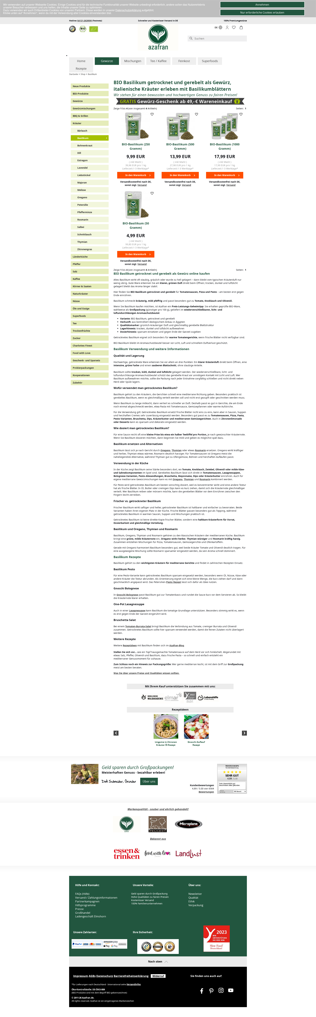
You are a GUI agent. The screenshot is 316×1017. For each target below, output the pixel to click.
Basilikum (92, 74)
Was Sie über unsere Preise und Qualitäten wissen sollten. (146, 673)
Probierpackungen (83, 367)
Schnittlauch (84, 234)
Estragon (82, 160)
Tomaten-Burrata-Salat (138, 626)
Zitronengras (84, 249)
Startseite (73, 74)
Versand (142, 185)
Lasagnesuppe (137, 610)
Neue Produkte (81, 86)
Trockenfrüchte (81, 330)
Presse (79, 909)
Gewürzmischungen (84, 108)
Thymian (82, 241)
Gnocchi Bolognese (127, 594)
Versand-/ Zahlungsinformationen (96, 897)
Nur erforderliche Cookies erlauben (262, 12)
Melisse (81, 190)
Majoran (82, 182)
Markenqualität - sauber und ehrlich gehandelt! (158, 809)
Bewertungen (206, 791)
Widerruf (158, 976)
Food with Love (81, 353)
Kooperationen (81, 375)
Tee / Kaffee (158, 61)
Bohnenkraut (84, 145)
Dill (79, 152)
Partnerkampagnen (87, 901)
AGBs (92, 976)
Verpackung (195, 905)
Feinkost (184, 61)
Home (81, 61)
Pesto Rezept (173, 582)
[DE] (220, 28)
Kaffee (76, 278)
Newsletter (195, 894)
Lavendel (82, 167)
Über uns (149, 781)
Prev (116, 733)
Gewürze (107, 61)
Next (244, 733)
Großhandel (82, 913)
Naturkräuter (80, 293)
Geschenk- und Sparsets (86, 360)
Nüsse (76, 301)
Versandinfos (134, 984)
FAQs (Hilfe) (82, 894)
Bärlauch (82, 130)
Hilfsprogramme (85, 905)
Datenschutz (104, 976)
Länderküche (80, 256)
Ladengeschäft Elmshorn (90, 916)
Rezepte (81, 68)
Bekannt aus (158, 839)
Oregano (82, 197)
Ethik (191, 901)
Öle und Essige (81, 308)
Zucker (76, 338)
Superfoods (210, 61)
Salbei (80, 227)
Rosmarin (82, 219)
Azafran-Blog (176, 645)
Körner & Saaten (82, 286)
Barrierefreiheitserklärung (131, 976)
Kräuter (77, 123)
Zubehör (77, 382)
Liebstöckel (83, 175)
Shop (83, 74)
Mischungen (132, 61)
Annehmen (262, 4)
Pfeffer (76, 264)
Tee (75, 323)
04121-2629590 (84, 20)
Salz (75, 271)
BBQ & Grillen (80, 115)
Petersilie (82, 204)
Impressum (80, 976)
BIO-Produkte (80, 93)
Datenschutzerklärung (128, 10)
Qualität (193, 897)
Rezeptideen (130, 645)
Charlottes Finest (82, 345)
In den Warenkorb (135, 175)
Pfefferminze (84, 212)
